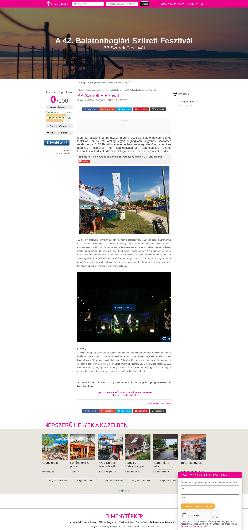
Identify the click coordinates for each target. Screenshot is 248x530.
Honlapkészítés (95, 527)
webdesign (106, 527)
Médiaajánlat (126, 522)
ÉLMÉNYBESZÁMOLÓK (172, 3)
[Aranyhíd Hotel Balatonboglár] (165, 447)
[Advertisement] (124, 127)
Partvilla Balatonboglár (51, 464)
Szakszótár (141, 522)
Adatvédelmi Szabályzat (192, 526)
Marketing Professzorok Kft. (148, 527)
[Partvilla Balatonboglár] (55, 447)
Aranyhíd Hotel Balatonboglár (163, 464)
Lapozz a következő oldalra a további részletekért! (124, 392)
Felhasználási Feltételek (163, 522)
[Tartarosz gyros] (110, 447)
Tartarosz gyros (108, 462)
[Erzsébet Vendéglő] (137, 447)
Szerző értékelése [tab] (57, 107)
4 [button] (128, 491)
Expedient (113, 527)
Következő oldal (128, 395)
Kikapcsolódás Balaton (114, 90)
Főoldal (81, 90)
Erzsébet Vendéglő (131, 464)
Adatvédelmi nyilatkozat (83, 522)
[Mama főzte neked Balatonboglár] (82, 447)
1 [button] (119, 491)
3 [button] (125, 491)
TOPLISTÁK (192, 3)
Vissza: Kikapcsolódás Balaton (158, 403)
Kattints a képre (124, 307)
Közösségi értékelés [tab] (58, 133)
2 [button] (122, 491)
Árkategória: (183, 101)
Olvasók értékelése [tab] (58, 126)
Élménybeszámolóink (94, 90)
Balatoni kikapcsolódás (63, 150)
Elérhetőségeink (107, 522)
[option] (55, 464)
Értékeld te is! (57, 142)
